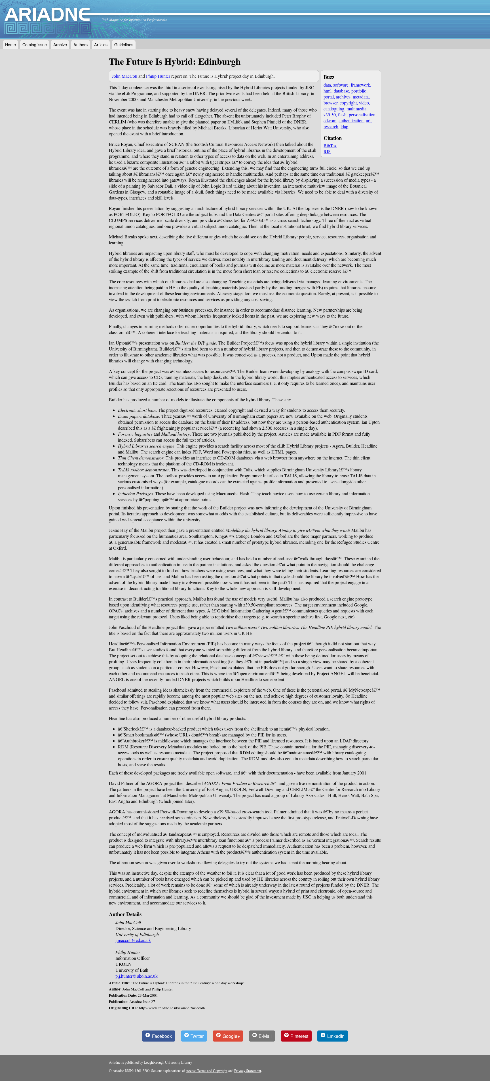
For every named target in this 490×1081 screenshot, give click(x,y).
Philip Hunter (158, 76)
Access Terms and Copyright (206, 1070)
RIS (327, 151)
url (368, 120)
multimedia (356, 109)
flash (342, 114)
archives (343, 97)
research (331, 126)
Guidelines (123, 44)
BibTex (330, 145)
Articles (100, 44)
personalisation (362, 114)
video (364, 103)
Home (10, 44)
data (327, 85)
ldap (344, 126)
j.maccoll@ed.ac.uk (133, 940)
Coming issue (34, 44)
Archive (60, 44)
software (341, 85)
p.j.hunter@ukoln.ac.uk (136, 976)
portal (329, 97)
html (327, 91)
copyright (348, 103)
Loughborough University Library (168, 1062)
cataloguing (334, 109)
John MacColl (124, 76)
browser (330, 103)
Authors (80, 44)
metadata (361, 97)
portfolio (358, 91)
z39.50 (330, 114)
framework (360, 85)
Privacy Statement (247, 1070)
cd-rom (330, 120)
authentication (351, 120)
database (341, 91)
